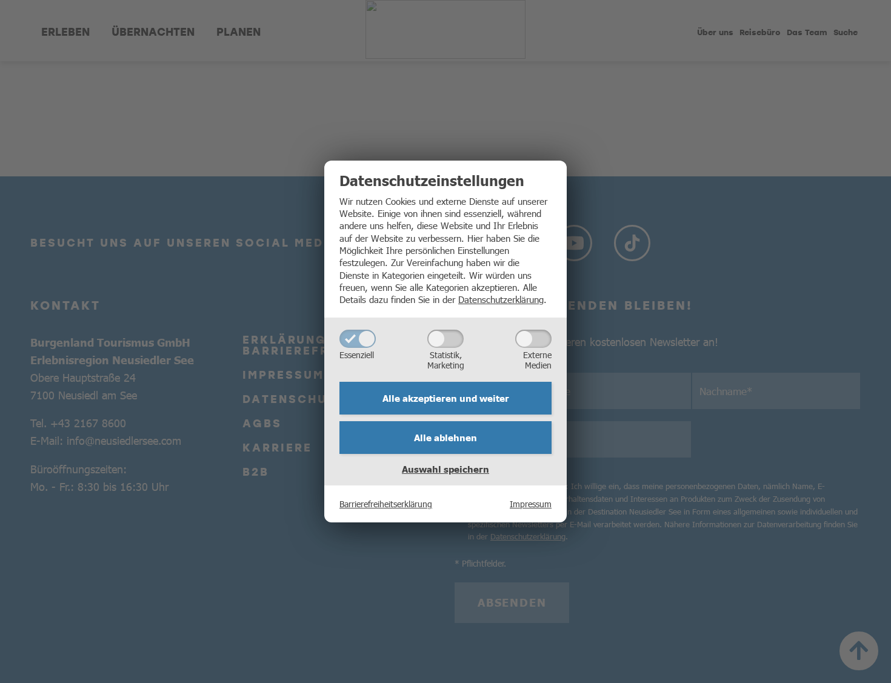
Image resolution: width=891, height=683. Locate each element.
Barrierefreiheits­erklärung (385, 503)
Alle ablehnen (445, 437)
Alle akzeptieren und (445, 398)
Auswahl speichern (445, 469)
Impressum (531, 503)
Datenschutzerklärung (501, 299)
